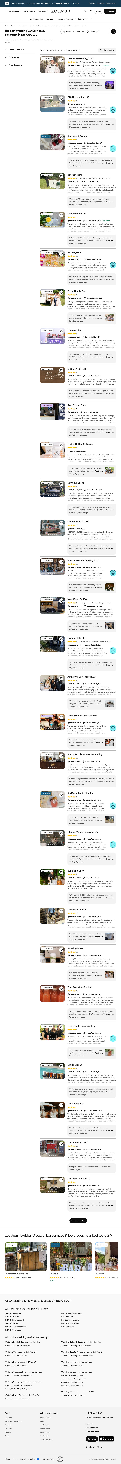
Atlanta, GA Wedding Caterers (16, 1356)
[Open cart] (90, 11)
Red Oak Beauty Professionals (16, 1327)
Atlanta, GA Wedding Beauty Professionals (77, 1356)
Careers (8, 1432)
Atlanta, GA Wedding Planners (16, 1365)
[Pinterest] (90, 1448)
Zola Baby (92, 3)
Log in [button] (98, 11)
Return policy (45, 1432)
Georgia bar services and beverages (48, 26)
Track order (44, 1425)
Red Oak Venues (67, 1327)
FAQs (42, 1421)
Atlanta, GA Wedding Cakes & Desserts (76, 1346)
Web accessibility (48, 1459)
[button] (83, 31)
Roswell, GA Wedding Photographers (18, 1389)
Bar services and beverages (26, 26)
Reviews (8, 1425)
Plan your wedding (12, 11)
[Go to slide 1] (49, 71)
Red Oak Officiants (12, 1317)
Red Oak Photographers (70, 1323)
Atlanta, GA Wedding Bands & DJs (17, 1346)
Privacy (7, 1459)
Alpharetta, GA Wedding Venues (73, 1379)
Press (7, 1436)
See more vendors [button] (78, 1221)
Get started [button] (110, 11)
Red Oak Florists (67, 1317)
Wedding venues (36, 19)
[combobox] (98, 31)
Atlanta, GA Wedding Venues (72, 1382)
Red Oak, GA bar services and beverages (74, 26)
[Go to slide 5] (56, 71)
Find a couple (42, 11)
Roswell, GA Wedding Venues (72, 1375)
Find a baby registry (93, 1431)
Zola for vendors (111, 3)
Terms (15, 1459)
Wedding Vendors (10, 26)
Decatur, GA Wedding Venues (72, 1385)
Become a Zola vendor (13, 1421)
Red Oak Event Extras (13, 1313)
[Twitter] (94, 1448)
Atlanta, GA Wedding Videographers (18, 1375)
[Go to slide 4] (54, 71)
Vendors (50, 19)
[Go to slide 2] (50, 71)
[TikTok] (102, 1448)
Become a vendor (84, 19)
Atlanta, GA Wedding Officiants (73, 1395)
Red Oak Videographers (70, 1320)
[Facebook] (87, 1448)
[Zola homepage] (60, 11)
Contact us (44, 1436)
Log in (88, 1424)
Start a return (45, 1428)
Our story (8, 1418)
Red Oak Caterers (11, 1323)
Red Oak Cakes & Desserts (14, 1320)
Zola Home (100, 3)
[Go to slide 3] (52, 71)
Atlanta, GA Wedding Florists (72, 1365)
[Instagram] (98, 1448)
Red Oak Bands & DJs (13, 1330)
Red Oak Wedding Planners (71, 1313)
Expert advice (28, 11)
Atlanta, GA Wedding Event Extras (17, 1399)
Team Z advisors (46, 1440)
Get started (92, 1439)
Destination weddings (65, 19)
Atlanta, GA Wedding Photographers (18, 1385)
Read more (99, 85)
